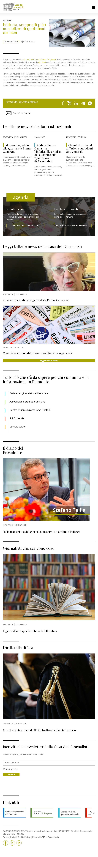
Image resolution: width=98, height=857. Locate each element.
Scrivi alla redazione (22, 113)
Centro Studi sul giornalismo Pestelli (29, 410)
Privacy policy (12, 769)
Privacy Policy (9, 837)
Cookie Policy (24, 837)
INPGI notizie (16, 418)
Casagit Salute (17, 426)
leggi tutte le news (49, 360)
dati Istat (42, 62)
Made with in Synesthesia (45, 837)
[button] (93, 812)
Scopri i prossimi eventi (25, 225)
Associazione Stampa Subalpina (27, 401)
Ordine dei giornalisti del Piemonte (28, 393)
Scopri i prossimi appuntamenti (72, 225)
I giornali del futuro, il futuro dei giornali (39, 59)
